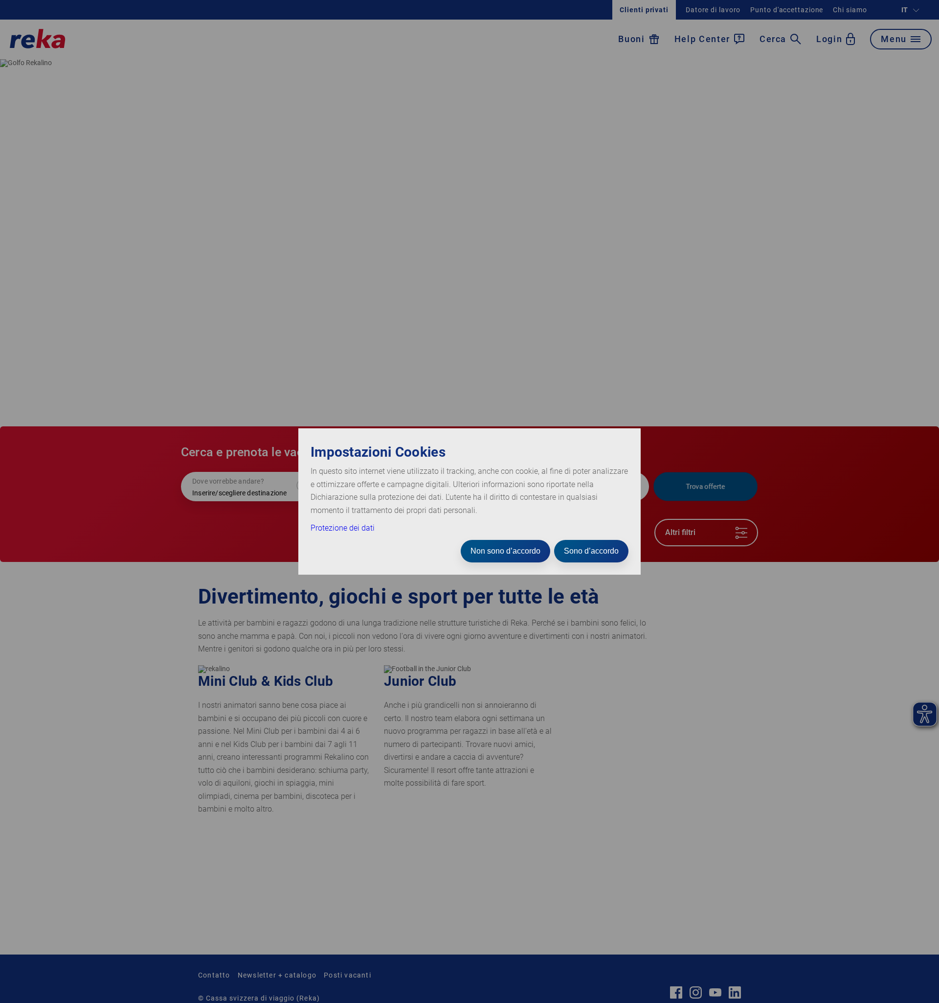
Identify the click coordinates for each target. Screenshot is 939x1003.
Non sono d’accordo (505, 551)
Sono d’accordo (591, 551)
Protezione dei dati (343, 528)
